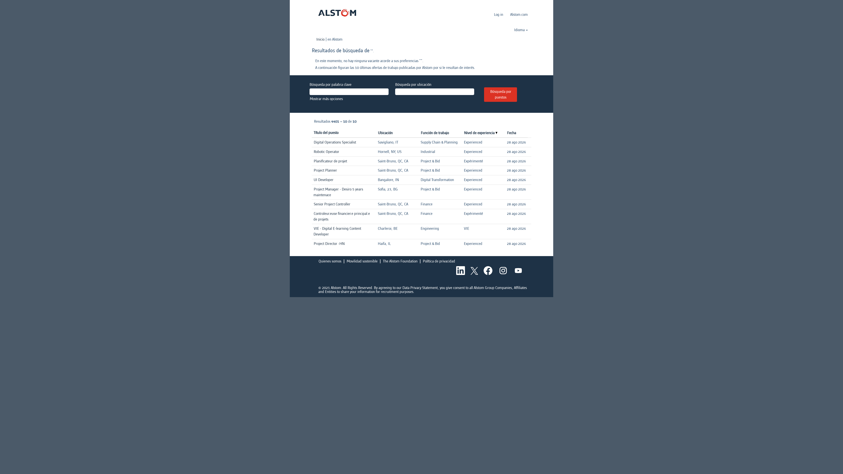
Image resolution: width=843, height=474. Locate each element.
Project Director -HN (329, 243)
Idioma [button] (520, 30)
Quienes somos (330, 261)
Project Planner (325, 170)
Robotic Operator (326, 151)
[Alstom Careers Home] (337, 13)
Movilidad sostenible (362, 261)
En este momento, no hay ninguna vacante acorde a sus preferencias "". (369, 61)
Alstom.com (519, 14)
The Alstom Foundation (400, 261)
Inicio (320, 39)
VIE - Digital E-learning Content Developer (337, 231)
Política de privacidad (439, 261)
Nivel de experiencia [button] (479, 133)
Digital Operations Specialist (335, 142)
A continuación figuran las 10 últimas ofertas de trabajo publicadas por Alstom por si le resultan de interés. (395, 67)
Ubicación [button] (385, 133)
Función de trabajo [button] (435, 133)
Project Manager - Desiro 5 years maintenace (338, 192)
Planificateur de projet (330, 161)
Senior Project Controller (332, 204)
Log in (498, 14)
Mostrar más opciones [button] (326, 99)
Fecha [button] (511, 133)
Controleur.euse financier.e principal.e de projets (341, 216)
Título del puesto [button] (326, 132)
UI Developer (323, 180)
